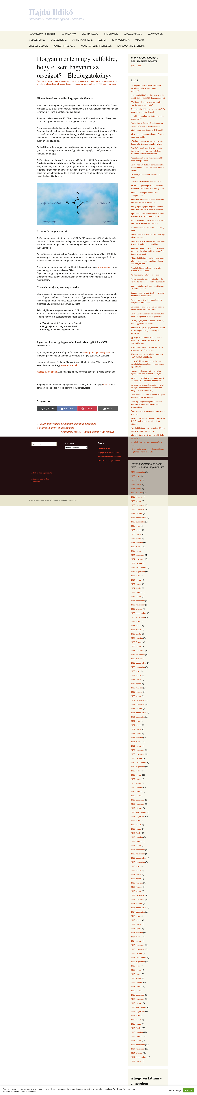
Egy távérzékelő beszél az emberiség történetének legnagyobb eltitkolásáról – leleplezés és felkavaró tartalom (148, 151)
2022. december (138, 650)
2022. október (136, 659)
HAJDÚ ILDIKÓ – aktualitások (42, 34)
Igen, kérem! (136, 66)
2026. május (136, 484)
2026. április (136, 489)
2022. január (136, 696)
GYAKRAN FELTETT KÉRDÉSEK (96, 46)
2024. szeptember (138, 567)
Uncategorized (63, 81)
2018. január (136, 891)
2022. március (137, 688)
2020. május (136, 779)
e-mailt (106, 385)
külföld (99, 84)
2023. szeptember (138, 613)
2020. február (136, 791)
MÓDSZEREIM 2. (59, 40)
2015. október (136, 1003)
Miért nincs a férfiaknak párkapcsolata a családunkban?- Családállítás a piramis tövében (147, 167)
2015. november (138, 999)
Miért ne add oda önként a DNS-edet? (147, 130)
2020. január (136, 796)
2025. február (136, 547)
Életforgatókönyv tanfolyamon (96, 352)
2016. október (136, 953)
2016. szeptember (138, 957)
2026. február (136, 497)
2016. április (136, 978)
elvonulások (104, 267)
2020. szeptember (138, 762)
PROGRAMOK (111, 34)
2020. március (137, 787)
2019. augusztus (138, 816)
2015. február (136, 1036)
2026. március (137, 493)
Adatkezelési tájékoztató (41, 473)
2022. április (136, 684)
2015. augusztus (138, 1011)
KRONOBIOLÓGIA (120, 40)
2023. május (136, 630)
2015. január (136, 1040)
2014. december (138, 1045)
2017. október (136, 904)
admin (113, 84)
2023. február (136, 642)
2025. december (138, 505)
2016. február (136, 986)
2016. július (135, 966)
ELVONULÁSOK (155, 34)
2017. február (136, 937)
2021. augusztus (138, 717)
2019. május (136, 829)
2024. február (136, 592)
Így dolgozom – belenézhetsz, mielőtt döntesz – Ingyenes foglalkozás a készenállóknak (146, 340)
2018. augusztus (138, 862)
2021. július (135, 721)
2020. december (138, 750)
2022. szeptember (138, 663)
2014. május (136, 1061)
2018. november (138, 854)
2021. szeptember (138, 713)
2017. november (138, 899)
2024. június (136, 580)
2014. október (136, 1053)
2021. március (137, 738)
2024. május (136, 584)
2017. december (138, 895)
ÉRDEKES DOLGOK (38, 46)
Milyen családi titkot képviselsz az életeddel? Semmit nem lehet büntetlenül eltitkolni (148, 421)
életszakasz (51, 84)
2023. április (136, 634)
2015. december (138, 995)
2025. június (136, 530)
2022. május (136, 679)
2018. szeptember (138, 858)
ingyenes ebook (73, 84)
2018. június (136, 870)
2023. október (136, 609)
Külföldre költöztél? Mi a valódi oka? (146, 181)
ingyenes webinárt (69, 365)
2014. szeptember (138, 1057)
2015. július (135, 1016)
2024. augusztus (138, 572)
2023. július (135, 621)
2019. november (138, 804)
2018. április (136, 879)
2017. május (136, 924)
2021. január (136, 746)
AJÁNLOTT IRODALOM (64, 46)
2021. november (138, 704)
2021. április (136, 733)
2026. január (136, 501)
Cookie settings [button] (174, 1090)
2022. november (138, 655)
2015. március (137, 1032)
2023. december (138, 601)
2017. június (136, 920)
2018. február (136, 887)
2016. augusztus (138, 962)
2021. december (138, 700)
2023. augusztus (138, 617)
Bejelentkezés (104, 448)
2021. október (136, 708)
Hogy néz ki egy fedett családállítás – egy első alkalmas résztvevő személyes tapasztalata (147, 364)
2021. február (136, 742)
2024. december (138, 555)
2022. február (136, 692)
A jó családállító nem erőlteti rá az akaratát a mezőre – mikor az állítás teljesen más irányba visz (148, 261)
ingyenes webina (88, 84)
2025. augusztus (138, 522)
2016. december (138, 945)
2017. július (135, 916)
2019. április (136, 833)
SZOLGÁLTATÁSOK (133, 34)
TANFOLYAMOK (68, 34)
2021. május (136, 729)
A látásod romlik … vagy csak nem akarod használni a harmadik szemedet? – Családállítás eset (147, 251)
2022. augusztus (138, 667)
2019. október (136, 808)
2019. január (136, 845)
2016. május (136, 974)
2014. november (138, 1049)
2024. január (136, 596)
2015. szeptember (138, 1007)
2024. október (136, 563)
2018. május (136, 874)
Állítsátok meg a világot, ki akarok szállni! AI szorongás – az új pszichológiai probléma (148, 330)
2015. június (136, 1020)
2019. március (137, 837)
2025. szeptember (138, 518)
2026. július (135, 476)
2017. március (137, 933)
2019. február (136, 841)
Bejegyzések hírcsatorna (108, 452)
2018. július (135, 866)
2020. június (136, 775)
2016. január (136, 991)
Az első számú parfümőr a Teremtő (145, 275)
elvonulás (61, 84)
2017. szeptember (138, 908)
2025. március (137, 542)
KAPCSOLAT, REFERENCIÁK (130, 46)
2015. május (136, 1024)
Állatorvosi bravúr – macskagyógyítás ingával (89, 431)
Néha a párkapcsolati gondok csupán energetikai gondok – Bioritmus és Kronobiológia (146, 404)
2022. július (135, 671)
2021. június (136, 725)
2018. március (137, 883)
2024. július (135, 576)
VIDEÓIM (139, 40)
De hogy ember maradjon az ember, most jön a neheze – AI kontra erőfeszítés (146, 88)
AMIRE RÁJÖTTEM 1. (83, 40)
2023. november (138, 605)
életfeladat (84, 81)
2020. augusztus (138, 767)
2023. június (136, 625)
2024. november (138, 559)
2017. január (136, 941)
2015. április (136, 1028)
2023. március (137, 638)
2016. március (137, 982)
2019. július (135, 821)
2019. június (136, 825)
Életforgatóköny (96, 81)
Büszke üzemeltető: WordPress (65, 500)
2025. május (136, 534)
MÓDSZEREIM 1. (37, 40)
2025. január (136, 551)
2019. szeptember (138, 812)
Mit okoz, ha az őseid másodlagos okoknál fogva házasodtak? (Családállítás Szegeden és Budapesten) (148, 388)
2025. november (138, 509)
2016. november (138, 949)
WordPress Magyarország (109, 461)
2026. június (136, 480)
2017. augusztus (138, 912)
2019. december (138, 800)
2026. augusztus (138, 472)
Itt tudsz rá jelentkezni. (47, 372)
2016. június (136, 970)
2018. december (138, 850)
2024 (76, 81)
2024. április (136, 588)
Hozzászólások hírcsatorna (109, 457)
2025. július (135, 526)
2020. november (138, 754)
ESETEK (102, 40)
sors (104, 84)
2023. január (136, 646)
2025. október (136, 513)
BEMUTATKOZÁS (90, 34)
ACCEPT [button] (188, 1090)
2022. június (136, 675)
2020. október (136, 758)
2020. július (135, 771)
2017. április (136, 928)
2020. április (136, 783)
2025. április (136, 538)
